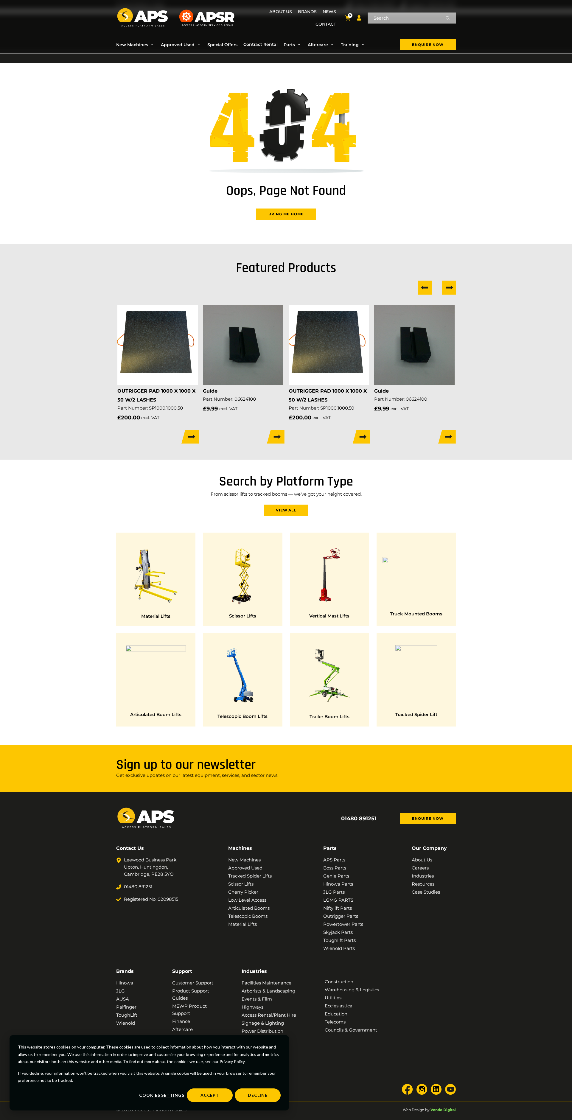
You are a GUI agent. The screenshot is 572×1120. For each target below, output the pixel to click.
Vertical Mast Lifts (329, 616)
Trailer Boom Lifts (329, 716)
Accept (209, 1095)
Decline (258, 1095)
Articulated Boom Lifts (155, 714)
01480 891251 (359, 818)
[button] (135, 44)
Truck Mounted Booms (416, 614)
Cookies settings (161, 1095)
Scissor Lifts (242, 616)
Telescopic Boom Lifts (242, 716)
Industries (254, 971)
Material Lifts (155, 616)
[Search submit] (447, 18)
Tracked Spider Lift (416, 714)
